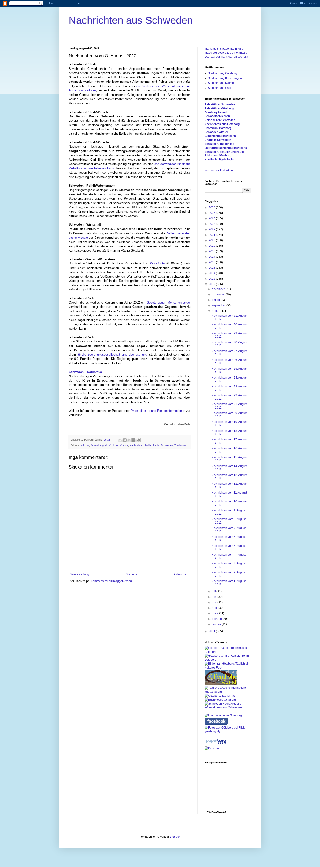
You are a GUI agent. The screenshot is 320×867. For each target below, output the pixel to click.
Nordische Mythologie (219, 159)
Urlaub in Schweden (218, 139)
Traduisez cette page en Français (226, 52)
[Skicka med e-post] (120, 440)
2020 (212, 240)
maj (214, 602)
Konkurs (114, 445)
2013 (212, 278)
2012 (212, 284)
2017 (212, 256)
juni (214, 597)
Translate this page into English (225, 48)
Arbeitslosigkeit (99, 445)
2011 (212, 631)
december (219, 289)
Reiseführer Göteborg (219, 108)
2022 (212, 229)
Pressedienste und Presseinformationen (158, 411)
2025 (212, 213)
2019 (212, 245)
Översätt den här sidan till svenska (226, 56)
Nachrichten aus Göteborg (222, 124)
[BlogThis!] (125, 440)
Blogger (175, 836)
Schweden (167, 445)
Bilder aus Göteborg (218, 155)
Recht (156, 445)
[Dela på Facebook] (133, 440)
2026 (212, 207)
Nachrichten (136, 445)
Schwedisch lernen (217, 116)
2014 (212, 273)
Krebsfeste (157, 263)
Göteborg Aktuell (216, 112)
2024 (212, 218)
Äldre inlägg (181, 574)
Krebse (124, 445)
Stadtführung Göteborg (222, 73)
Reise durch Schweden (220, 120)
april (215, 608)
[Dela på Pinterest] (138, 440)
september (219, 305)
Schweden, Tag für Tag (219, 143)
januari (217, 624)
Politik (148, 445)
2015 (212, 267)
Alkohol (85, 445)
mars (215, 613)
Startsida (131, 574)
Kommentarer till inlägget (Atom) (111, 581)
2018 (212, 251)
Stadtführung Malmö (221, 83)
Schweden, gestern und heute (224, 151)
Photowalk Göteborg (218, 128)
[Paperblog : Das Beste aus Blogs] (216, 744)
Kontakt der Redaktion (219, 170)
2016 (212, 262)
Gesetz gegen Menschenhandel (168, 302)
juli (214, 591)
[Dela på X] (129, 440)
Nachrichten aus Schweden (131, 20)
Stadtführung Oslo (219, 87)
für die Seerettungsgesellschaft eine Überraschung (112, 354)
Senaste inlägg (79, 574)
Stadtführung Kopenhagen (225, 78)
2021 (212, 235)
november (219, 294)
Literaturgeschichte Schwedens (226, 147)
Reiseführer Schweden (220, 104)
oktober (217, 299)
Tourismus (180, 445)
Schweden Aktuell (216, 132)
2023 (212, 224)
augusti (217, 311)
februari (217, 619)
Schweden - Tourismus (85, 372)
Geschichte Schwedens (220, 136)
